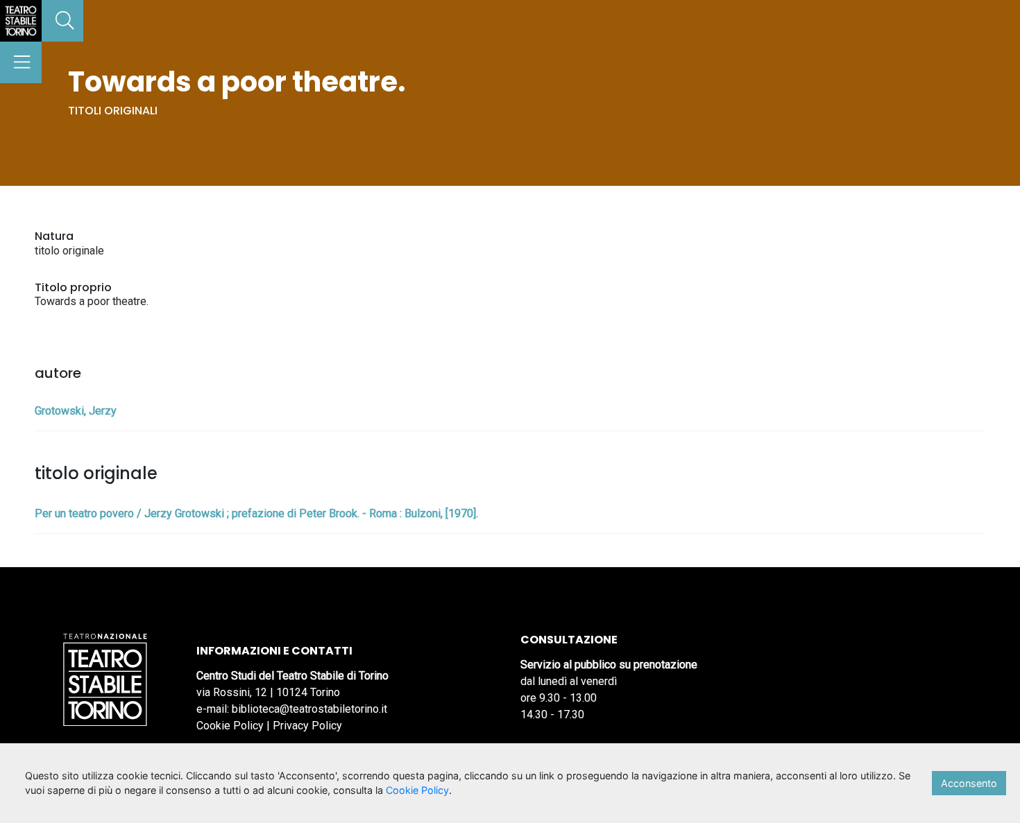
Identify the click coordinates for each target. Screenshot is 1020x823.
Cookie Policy (230, 725)
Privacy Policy (307, 725)
